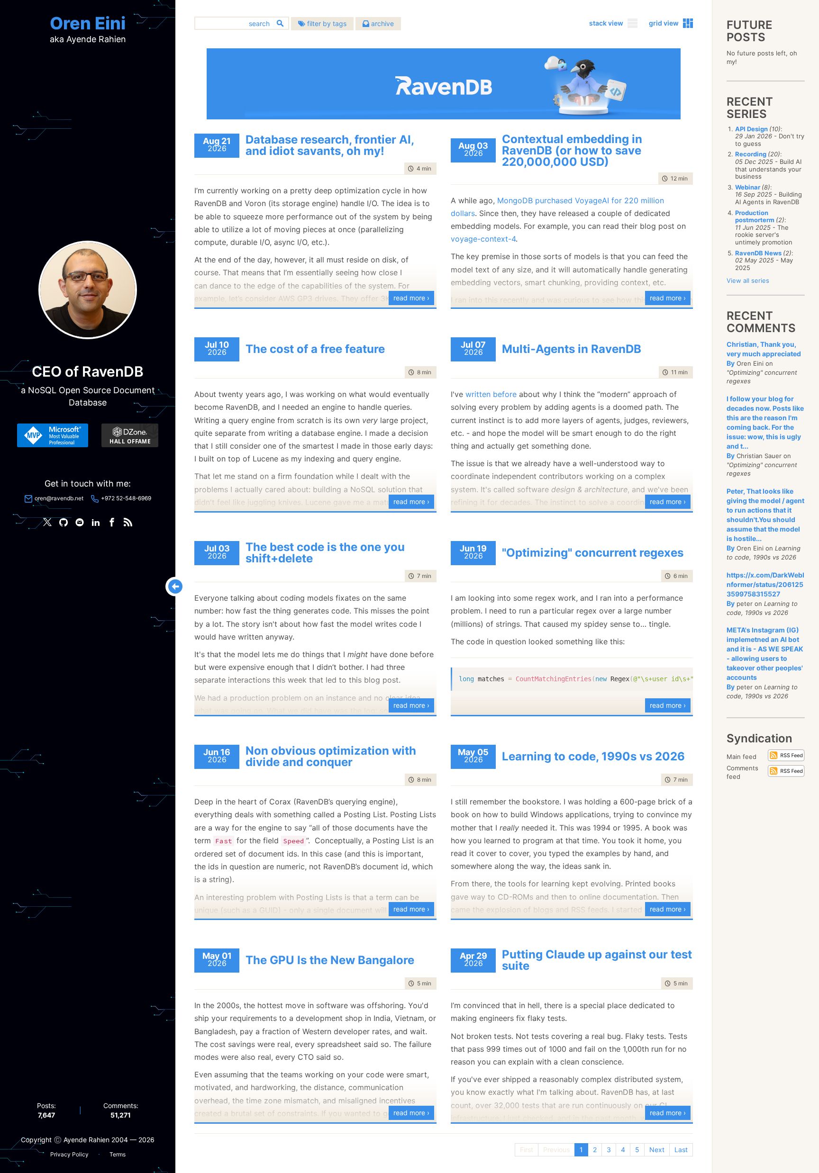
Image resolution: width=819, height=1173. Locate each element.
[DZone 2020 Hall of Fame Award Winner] (129, 435)
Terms (117, 1154)
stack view (606, 23)
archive (381, 23)
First (526, 1150)
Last (681, 1150)
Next (656, 1150)
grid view (664, 23)
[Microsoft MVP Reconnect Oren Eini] (52, 435)
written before (491, 394)
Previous (556, 1150)
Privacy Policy (69, 1154)
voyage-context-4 (483, 239)
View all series (748, 280)
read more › (411, 298)
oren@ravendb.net (59, 498)
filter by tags (325, 23)
